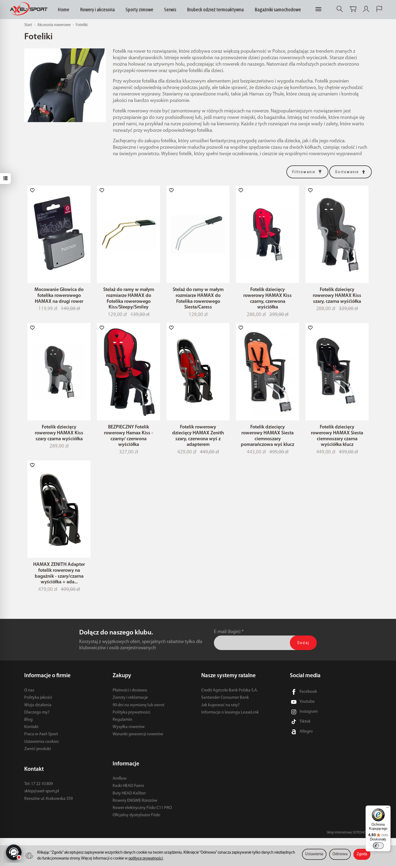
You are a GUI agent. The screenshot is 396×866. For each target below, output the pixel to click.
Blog (28, 720)
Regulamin (122, 720)
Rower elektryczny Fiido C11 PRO (142, 808)
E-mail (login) (227, 631)
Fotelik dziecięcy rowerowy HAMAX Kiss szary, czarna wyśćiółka (337, 295)
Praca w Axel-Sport (41, 734)
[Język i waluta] (379, 9)
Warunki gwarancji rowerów (138, 734)
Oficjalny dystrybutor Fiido (136, 815)
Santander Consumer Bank (225, 697)
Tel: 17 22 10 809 (38, 784)
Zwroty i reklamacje (130, 697)
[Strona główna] (30, 9)
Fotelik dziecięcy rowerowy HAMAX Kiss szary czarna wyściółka (59, 433)
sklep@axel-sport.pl (41, 791)
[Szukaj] (339, 9)
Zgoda (362, 854)
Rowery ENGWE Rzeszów (135, 800)
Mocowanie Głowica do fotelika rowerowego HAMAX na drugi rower (59, 295)
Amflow (120, 778)
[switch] (378, 845)
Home (63, 9)
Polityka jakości (38, 697)
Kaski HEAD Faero (128, 786)
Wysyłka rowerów (129, 727)
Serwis (170, 9)
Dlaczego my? (37, 712)
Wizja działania (37, 705)
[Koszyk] (353, 9)
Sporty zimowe (139, 9)
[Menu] (387, 808)
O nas (29, 690)
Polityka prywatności (131, 712)
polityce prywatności (145, 859)
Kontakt (31, 727)
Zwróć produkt (37, 749)
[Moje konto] (366, 9)
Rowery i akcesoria (97, 9)
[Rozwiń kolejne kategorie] (318, 9)
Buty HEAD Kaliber (129, 793)
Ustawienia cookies (41, 742)
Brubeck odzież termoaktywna (215, 9)
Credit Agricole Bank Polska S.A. (229, 690)
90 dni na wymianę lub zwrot (138, 705)
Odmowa (340, 854)
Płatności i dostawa (130, 690)
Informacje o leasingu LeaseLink (230, 712)
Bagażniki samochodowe (278, 9)
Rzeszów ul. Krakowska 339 (48, 799)
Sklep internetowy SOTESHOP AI (349, 832)
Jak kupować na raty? (220, 705)
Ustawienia (314, 854)
